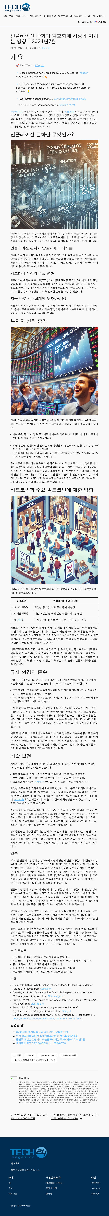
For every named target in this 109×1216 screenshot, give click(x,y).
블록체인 (39, 781)
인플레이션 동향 (68, 1055)
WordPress (25, 1205)
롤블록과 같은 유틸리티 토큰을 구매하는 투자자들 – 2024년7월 (50, 1039)
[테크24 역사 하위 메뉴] (84, 16)
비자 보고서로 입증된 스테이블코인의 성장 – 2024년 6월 (47, 1035)
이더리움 (19, 799)
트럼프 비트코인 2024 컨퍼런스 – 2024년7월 (41, 1043)
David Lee (34, 48)
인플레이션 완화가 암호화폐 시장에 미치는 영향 (33, 1060)
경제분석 (46, 48)
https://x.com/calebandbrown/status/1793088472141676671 (47, 1018)
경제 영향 (16, 1055)
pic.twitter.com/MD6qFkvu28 (69, 98)
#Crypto (39, 65)
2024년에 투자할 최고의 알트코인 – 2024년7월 (42, 1031)
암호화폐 (69, 111)
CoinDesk (45, 988)
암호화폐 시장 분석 (47, 1055)
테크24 (15, 1163)
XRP (19, 619)
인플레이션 (17, 111)
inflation (83, 72)
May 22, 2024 (67, 105)
